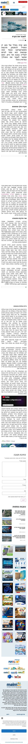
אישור (14, 731)
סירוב (14, 735)
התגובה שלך (22, 461)
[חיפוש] (4, 7)
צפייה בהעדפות (14, 739)
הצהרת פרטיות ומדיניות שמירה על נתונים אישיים (14, 742)
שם (24, 479)
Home (24, 34)
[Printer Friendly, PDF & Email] (8, 441)
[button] (2, 718)
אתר (25, 491)
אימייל (24, 485)
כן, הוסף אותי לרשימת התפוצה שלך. (16, 496)
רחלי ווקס (24, 63)
